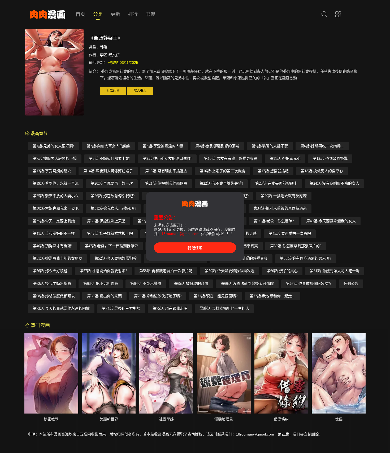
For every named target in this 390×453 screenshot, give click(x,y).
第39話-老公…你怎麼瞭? (274, 221)
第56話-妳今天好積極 (50, 271)
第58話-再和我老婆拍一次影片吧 (166, 271)
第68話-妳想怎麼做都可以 (54, 296)
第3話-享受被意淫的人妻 (163, 146)
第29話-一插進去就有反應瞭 (284, 196)
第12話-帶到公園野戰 (330, 159)
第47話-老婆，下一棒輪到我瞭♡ (111, 246)
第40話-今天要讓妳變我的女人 (331, 221)
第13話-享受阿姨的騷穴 (52, 171)
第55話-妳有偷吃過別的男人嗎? (305, 258)
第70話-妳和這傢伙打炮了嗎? (157, 296)
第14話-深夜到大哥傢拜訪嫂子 (108, 171)
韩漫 (103, 47)
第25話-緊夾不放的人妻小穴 (56, 196)
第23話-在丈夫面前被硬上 (276, 183)
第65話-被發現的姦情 (191, 284)
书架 (150, 14)
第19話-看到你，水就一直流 (56, 183)
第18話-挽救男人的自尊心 (322, 171)
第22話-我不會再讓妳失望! (221, 183)
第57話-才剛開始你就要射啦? (103, 271)
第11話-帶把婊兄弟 (285, 159)
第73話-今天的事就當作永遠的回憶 (61, 308)
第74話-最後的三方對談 (121, 308)
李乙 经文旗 (110, 55)
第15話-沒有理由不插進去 (166, 171)
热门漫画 (39, 325)
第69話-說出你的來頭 (104, 296)
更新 (115, 14)
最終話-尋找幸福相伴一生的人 (224, 308)
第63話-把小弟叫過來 (100, 284)
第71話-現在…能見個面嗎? (215, 296)
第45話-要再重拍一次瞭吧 (290, 234)
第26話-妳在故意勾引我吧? (113, 196)
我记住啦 (195, 248)
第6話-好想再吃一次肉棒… (322, 146)
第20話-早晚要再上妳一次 (112, 183)
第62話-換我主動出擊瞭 (52, 284)
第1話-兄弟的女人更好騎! (53, 146)
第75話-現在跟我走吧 (170, 308)
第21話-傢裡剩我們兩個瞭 (166, 183)
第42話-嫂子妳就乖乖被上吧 (110, 234)
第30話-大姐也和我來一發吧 (56, 208)
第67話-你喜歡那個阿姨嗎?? (308, 284)
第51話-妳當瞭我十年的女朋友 (57, 258)
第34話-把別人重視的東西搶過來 (280, 208)
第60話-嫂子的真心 (282, 271)
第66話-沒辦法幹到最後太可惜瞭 (247, 284)
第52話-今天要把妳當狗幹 (115, 258)
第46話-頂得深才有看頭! (52, 246)
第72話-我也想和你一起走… (273, 296)
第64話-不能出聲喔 (145, 284)
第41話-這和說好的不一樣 (54, 234)
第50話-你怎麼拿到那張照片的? (295, 246)
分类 (98, 14)
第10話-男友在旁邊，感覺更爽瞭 (230, 159)
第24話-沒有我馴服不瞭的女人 (334, 183)
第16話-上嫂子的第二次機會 (222, 171)
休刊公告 (351, 284)
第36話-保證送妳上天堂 (106, 221)
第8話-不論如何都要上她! (110, 159)
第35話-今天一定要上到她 (54, 221)
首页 (80, 14)
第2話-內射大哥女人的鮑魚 (108, 146)
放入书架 (140, 90)
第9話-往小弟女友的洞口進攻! (167, 159)
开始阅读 (113, 90)
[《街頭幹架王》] (54, 73)
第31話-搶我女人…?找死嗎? (113, 208)
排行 (133, 14)
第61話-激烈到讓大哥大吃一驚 (334, 271)
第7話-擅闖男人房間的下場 (55, 159)
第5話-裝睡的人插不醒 (270, 146)
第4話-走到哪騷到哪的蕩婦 (217, 146)
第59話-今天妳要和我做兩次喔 (229, 271)
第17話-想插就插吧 (273, 171)
